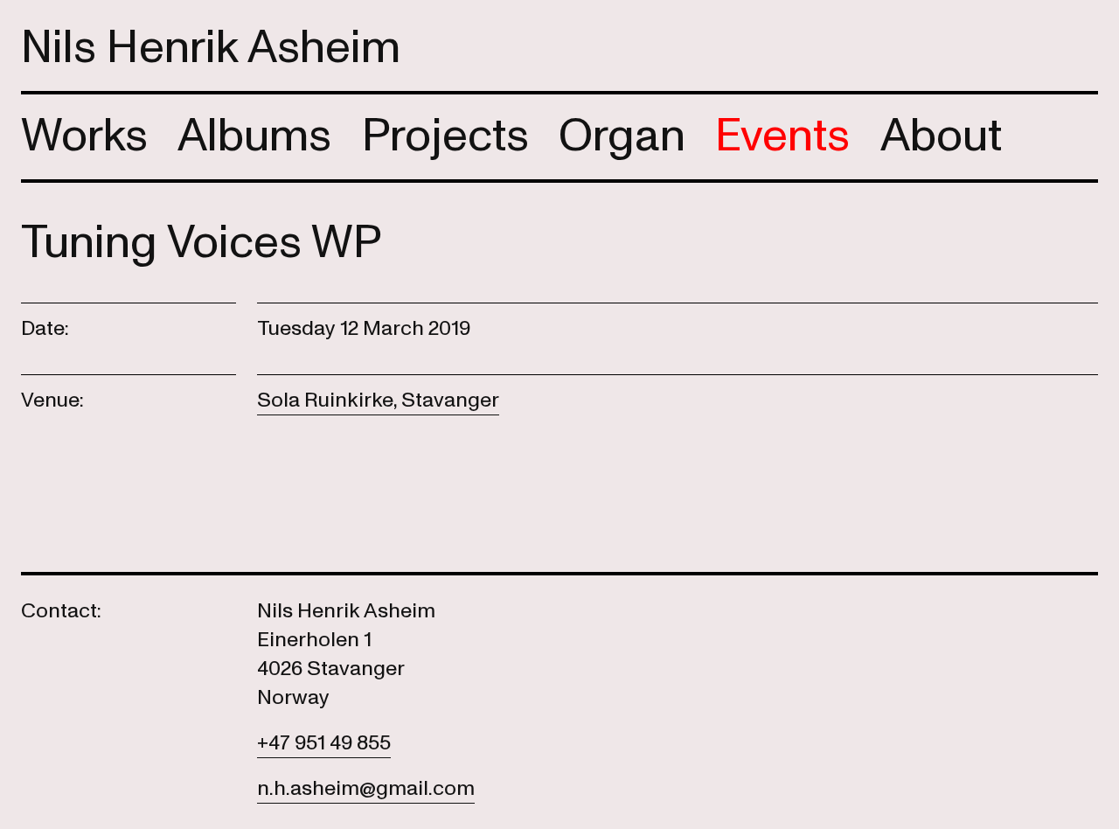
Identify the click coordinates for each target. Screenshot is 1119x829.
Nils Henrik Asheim (210, 48)
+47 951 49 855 (324, 742)
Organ (622, 136)
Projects (445, 136)
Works (84, 136)
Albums (254, 136)
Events (782, 136)
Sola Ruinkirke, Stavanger (378, 400)
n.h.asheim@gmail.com (366, 788)
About (941, 136)
